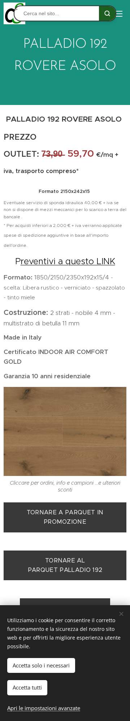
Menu (119, 13)
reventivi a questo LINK (68, 261)
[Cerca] (107, 13)
